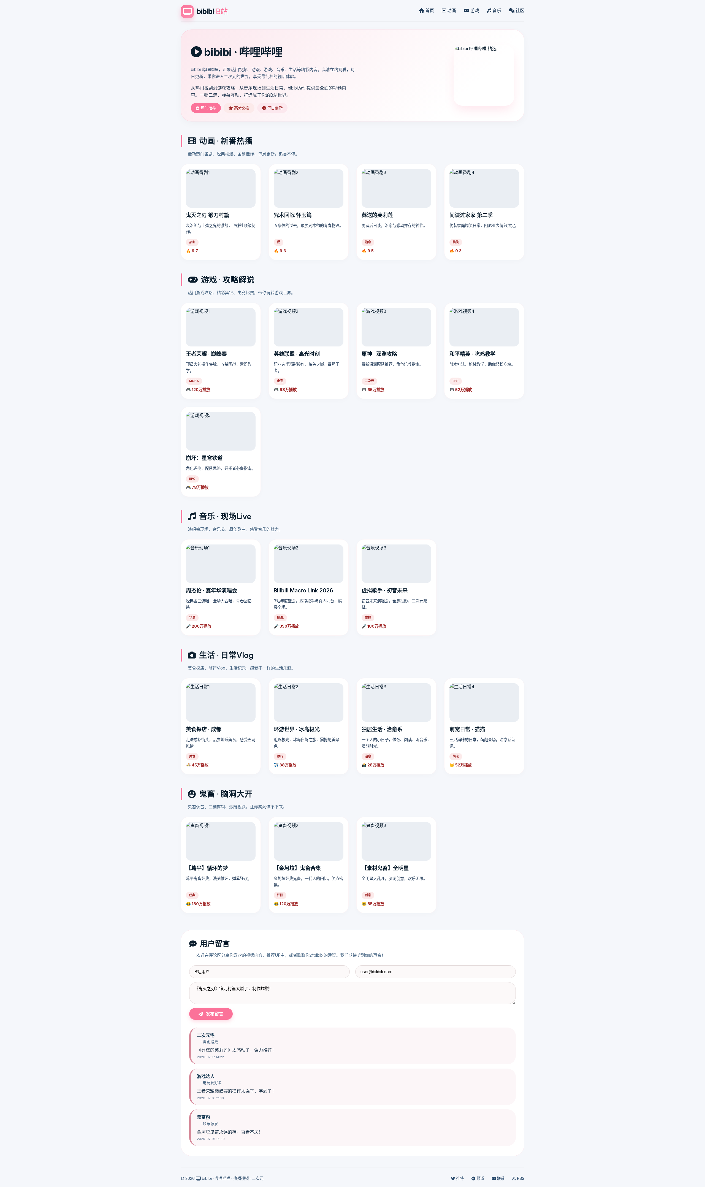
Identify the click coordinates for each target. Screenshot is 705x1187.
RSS (520, 1178)
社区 (519, 10)
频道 (479, 1178)
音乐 (496, 10)
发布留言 (214, 1014)
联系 (500, 1178)
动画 (451, 10)
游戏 (474, 10)
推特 (459, 1178)
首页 (429, 10)
